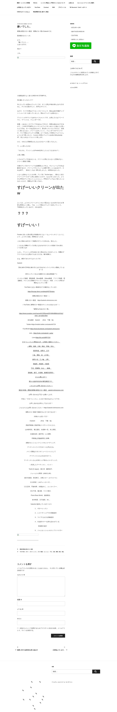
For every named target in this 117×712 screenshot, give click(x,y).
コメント (21, 575)
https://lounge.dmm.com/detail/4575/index (41, 291)
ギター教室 (40, 551)
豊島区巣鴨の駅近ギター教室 (26, 549)
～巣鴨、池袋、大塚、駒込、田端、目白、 (41, 346)
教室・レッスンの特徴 (23, 3)
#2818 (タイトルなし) (23, 12)
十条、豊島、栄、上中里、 (41, 355)
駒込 (63, 551)
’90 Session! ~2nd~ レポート (78, 7)
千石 (51, 551)
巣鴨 (57, 551)
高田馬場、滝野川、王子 (41, 350)
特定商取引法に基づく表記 (41, 12)
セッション (46, 551)
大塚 (54, 551)
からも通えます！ (41, 377)
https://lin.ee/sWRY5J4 (43, 337)
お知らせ (71, 3)
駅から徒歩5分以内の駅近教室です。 (41, 381)
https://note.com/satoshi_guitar (43, 333)
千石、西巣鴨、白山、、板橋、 (41, 368)
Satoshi (29, 23)
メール (20, 609)
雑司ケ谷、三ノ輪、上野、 (41, 359)
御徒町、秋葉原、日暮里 (41, 364)
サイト (19, 618)
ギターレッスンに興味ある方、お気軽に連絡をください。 (41, 342)
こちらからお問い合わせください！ (41, 386)
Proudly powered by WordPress (62, 682)
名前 (19, 599)
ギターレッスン (33, 551)
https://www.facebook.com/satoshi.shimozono (45, 329)
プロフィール (62, 7)
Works (35, 3)
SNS (53, 7)
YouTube (37, 7)
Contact (46, 7)
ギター (27, 551)
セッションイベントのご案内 (85, 3)
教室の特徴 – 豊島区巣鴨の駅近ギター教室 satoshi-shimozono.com (41, 390)
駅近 (60, 551)
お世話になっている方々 (24, 7)
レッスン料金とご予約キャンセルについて (53, 3)
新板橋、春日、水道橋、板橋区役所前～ (41, 372)
